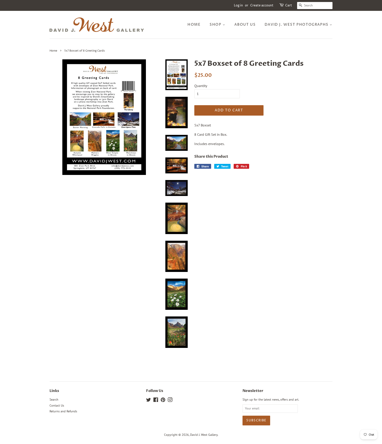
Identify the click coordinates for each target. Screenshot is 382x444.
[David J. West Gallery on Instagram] (170, 401)
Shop (216, 24)
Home (194, 24)
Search (54, 399)
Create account (261, 5)
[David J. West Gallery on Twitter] (148, 401)
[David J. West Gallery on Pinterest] (162, 401)
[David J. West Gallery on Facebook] (155, 401)
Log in (238, 5)
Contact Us (57, 405)
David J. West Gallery (204, 435)
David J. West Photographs (297, 24)
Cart (288, 5)
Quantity (200, 85)
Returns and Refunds (63, 411)
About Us (245, 24)
